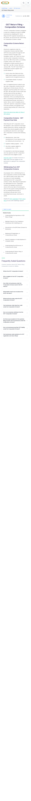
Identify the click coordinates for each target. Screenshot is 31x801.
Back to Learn (7, 209)
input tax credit (7, 157)
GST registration (14, 198)
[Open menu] (28, 3)
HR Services (17, 8)
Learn (10, 8)
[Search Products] (23, 3)
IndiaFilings (4, 8)
